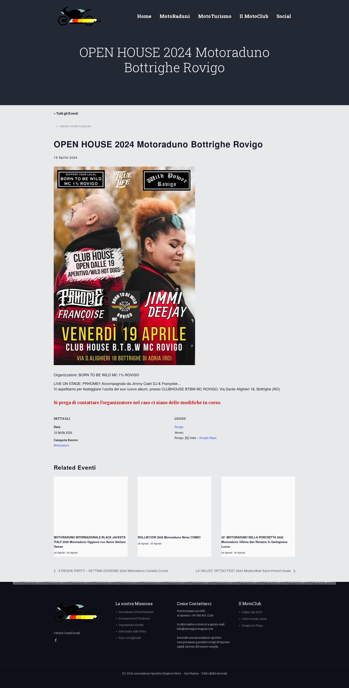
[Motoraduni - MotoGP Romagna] (80, 16)
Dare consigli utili (130, 638)
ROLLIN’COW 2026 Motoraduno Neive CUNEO (169, 537)
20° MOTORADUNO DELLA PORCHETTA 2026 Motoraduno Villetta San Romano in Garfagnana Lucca (254, 541)
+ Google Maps (207, 438)
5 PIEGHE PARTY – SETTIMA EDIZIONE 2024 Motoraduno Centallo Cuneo (113, 570)
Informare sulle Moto (132, 631)
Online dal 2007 (252, 612)
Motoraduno (61, 445)
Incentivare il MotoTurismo (136, 612)
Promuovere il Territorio (134, 618)
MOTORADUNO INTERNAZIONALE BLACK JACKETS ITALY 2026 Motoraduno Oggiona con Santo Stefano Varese (90, 541)
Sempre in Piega (252, 625)
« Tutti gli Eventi (66, 113)
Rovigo (178, 427)
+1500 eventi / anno (254, 619)
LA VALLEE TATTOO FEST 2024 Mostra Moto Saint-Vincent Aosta (243, 570)
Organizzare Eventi (131, 625)
